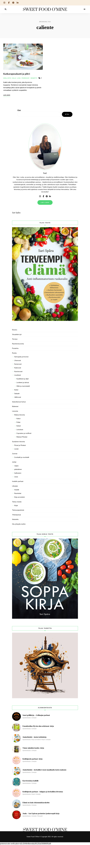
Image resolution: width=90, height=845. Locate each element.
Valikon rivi (40, 196)
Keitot (16, 390)
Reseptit (34, 78)
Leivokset (19, 429)
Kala (14, 78)
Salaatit (16, 393)
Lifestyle (15, 486)
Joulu (16, 477)
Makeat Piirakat (21, 437)
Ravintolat (17, 493)
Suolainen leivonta (18, 441)
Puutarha (15, 348)
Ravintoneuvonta (18, 344)
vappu (16, 466)
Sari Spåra (16, 213)
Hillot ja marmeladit (23, 386)
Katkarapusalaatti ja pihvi (16, 74)
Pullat (18, 422)
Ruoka (14, 353)
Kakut (18, 418)
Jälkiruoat (17, 397)
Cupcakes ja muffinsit (23, 433)
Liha (18, 78)
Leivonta (15, 411)
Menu (84, 9)
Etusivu (14, 330)
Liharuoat (17, 360)
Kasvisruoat (18, 371)
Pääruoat (26, 78)
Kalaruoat (17, 368)
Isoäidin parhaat (17, 481)
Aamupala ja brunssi (21, 357)
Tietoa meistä (16, 502)
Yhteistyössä (16, 515)
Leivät (16, 449)
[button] (85, 3)
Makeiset (15, 406)
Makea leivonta (19, 415)
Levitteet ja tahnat (22, 382)
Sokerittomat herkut (19, 402)
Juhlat (14, 462)
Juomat (14, 453)
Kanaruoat (18, 364)
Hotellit (16, 490)
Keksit (18, 426)
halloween (17, 473)
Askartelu (15, 519)
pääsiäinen (18, 469)
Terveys (14, 339)
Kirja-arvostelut (19, 497)
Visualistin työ (17, 334)
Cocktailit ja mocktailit (21, 457)
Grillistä (7, 78)
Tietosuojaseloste (18, 510)
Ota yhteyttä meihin (19, 524)
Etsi (19, 110)
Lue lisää (45, 202)
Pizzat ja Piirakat (20, 445)
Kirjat (16, 505)
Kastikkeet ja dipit (22, 379)
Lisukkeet (17, 375)
